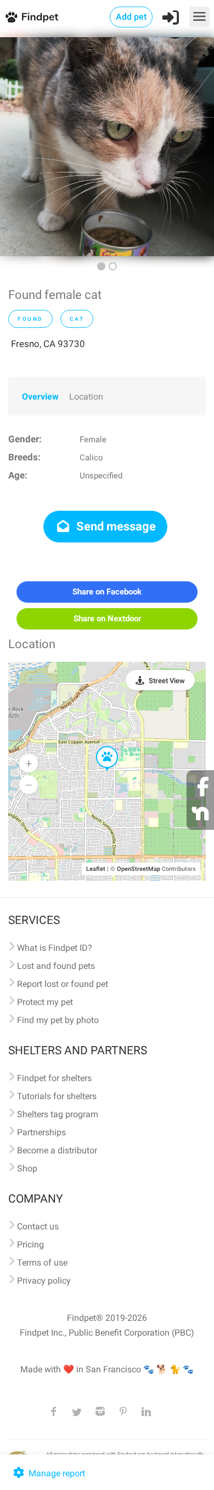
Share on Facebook (107, 592)
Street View (167, 681)
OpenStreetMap (138, 869)
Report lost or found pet (62, 984)
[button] (99, 746)
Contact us (38, 1226)
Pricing (30, 1244)
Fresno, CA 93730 (48, 343)
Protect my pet (45, 1002)
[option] (107, 146)
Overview (40, 396)
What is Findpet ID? (54, 948)
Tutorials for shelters (57, 1096)
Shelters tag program (57, 1114)
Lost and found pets (56, 966)
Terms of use (42, 1262)
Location (86, 396)
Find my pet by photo (58, 1020)
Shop (27, 1168)
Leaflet (95, 869)
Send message (115, 526)
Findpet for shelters (54, 1078)
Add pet (131, 16)
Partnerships (41, 1132)
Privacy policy (44, 1280)
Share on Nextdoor (107, 618)
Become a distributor (57, 1150)
